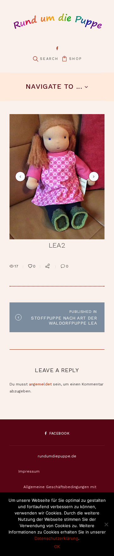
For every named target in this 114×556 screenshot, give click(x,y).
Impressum (29, 471)
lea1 (19, 176)
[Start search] (35, 59)
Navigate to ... (54, 86)
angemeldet (40, 384)
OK (57, 546)
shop (75, 59)
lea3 (93, 176)
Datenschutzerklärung (56, 538)
